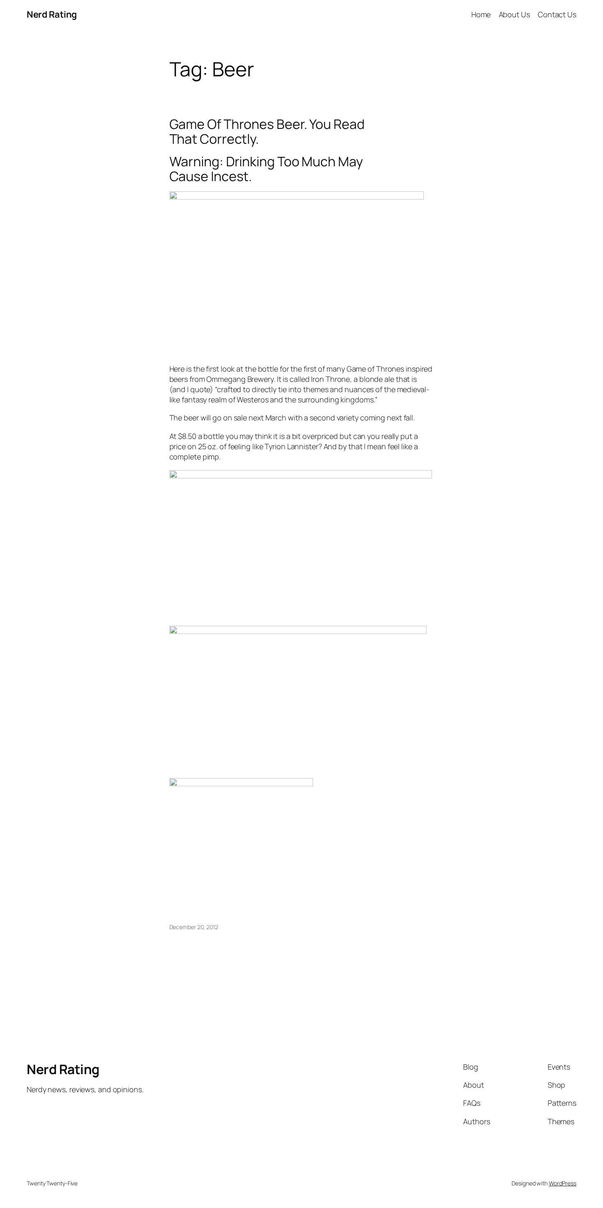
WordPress (562, 1183)
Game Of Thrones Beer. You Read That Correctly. (267, 131)
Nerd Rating (52, 14)
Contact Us (557, 14)
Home (481, 14)
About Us (514, 14)
